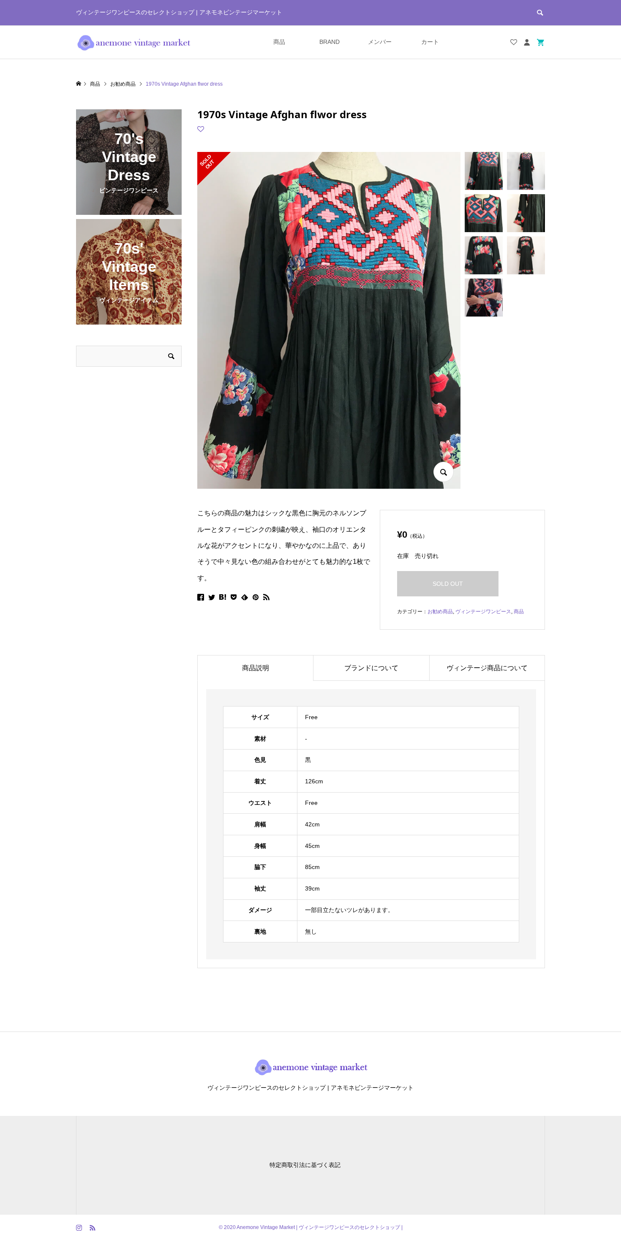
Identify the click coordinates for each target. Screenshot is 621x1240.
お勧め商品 (440, 612)
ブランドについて (371, 667)
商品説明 (255, 667)
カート (430, 41)
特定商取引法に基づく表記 (305, 1164)
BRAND (329, 41)
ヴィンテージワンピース (483, 612)
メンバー (380, 41)
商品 (279, 41)
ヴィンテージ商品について (487, 667)
